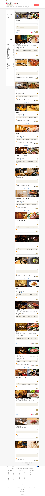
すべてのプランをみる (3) (26, 123)
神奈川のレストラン (21, 470)
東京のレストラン (10, 470)
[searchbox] (14, 5)
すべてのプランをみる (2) (26, 210)
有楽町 (13, 473)
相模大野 (19, 474)
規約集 (12, 468)
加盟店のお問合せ (22, 489)
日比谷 (8, 474)
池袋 (8, 477)
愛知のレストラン (21, 476)
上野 (8, 480)
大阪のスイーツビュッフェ (10, 487)
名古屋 (19, 477)
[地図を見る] (37, 24)
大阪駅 (30, 472)
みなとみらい (20, 472)
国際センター (20, 478)
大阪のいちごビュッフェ (30, 487)
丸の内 (8, 472)
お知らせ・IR (10, 466)
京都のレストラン (32, 474)
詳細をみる (17, 32)
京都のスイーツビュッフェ (15, 487)
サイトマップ (28, 468)
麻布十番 (8, 478)
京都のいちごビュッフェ (35, 487)
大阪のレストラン (32, 470)
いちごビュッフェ (20, 487)
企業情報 (7, 466)
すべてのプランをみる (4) (26, 102)
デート (22, 484)
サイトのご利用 (31, 468)
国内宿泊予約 (21, 491)
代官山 (13, 478)
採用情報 (13, 466)
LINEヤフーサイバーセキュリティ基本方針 (18, 468)
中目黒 (13, 474)
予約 (37, 55)
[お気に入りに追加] (37, 20)
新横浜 (24, 472)
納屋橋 (24, 478)
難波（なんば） (36, 472)
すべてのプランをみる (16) (26, 145)
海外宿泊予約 (24, 491)
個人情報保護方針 (24, 468)
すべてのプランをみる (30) (26, 33)
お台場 (13, 479)
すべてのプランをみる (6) (26, 80)
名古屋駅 (24, 477)
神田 (8, 479)
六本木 (8, 473)
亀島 (19, 479)
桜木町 (19, 473)
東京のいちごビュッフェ (25, 487)
